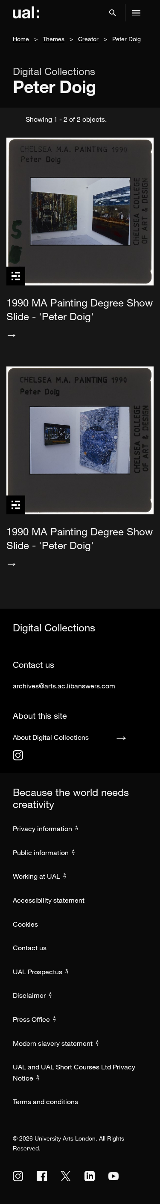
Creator (88, 38)
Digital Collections (54, 71)
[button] (112, 13)
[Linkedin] (89, 1176)
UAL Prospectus (37, 971)
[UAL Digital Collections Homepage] (26, 13)
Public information (41, 852)
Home (21, 38)
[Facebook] (42, 1176)
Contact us (30, 947)
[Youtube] (113, 1176)
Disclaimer (29, 995)
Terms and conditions (45, 1101)
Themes (53, 38)
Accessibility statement (48, 900)
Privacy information (42, 828)
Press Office (31, 1019)
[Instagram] (18, 755)
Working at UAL (36, 876)
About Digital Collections (51, 737)
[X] (66, 1176)
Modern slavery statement (53, 1043)
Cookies (25, 924)
